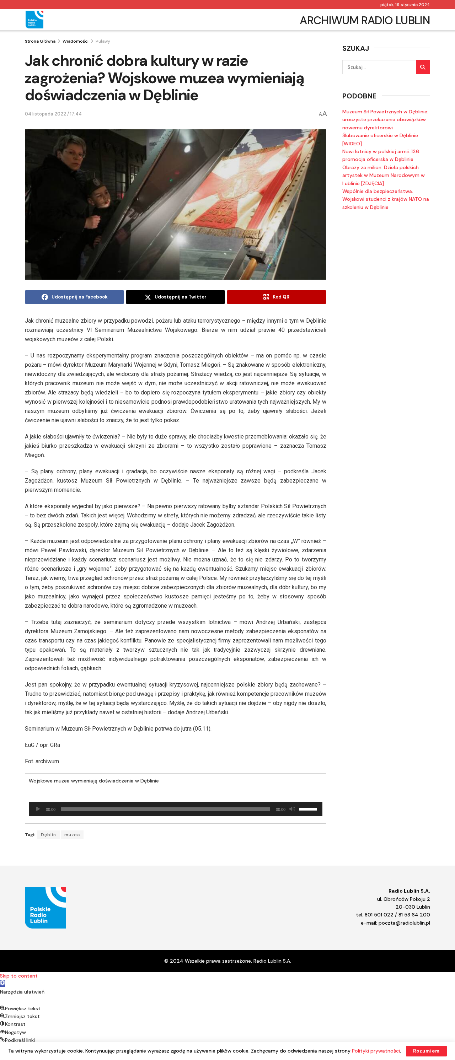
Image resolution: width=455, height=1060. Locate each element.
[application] (175, 809)
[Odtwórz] (38, 809)
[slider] (309, 808)
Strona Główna (40, 41)
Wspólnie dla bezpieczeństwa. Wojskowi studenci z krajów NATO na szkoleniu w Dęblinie (385, 199)
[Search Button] (423, 67)
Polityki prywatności (376, 1051)
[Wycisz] (292, 809)
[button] (2, 983)
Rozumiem (426, 1051)
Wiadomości (76, 41)
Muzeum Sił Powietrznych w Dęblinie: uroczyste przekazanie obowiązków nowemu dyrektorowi (385, 119)
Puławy (103, 41)
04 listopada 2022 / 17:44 (53, 114)
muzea (72, 835)
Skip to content (19, 976)
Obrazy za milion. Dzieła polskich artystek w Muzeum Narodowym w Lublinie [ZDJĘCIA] (383, 175)
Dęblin (48, 835)
